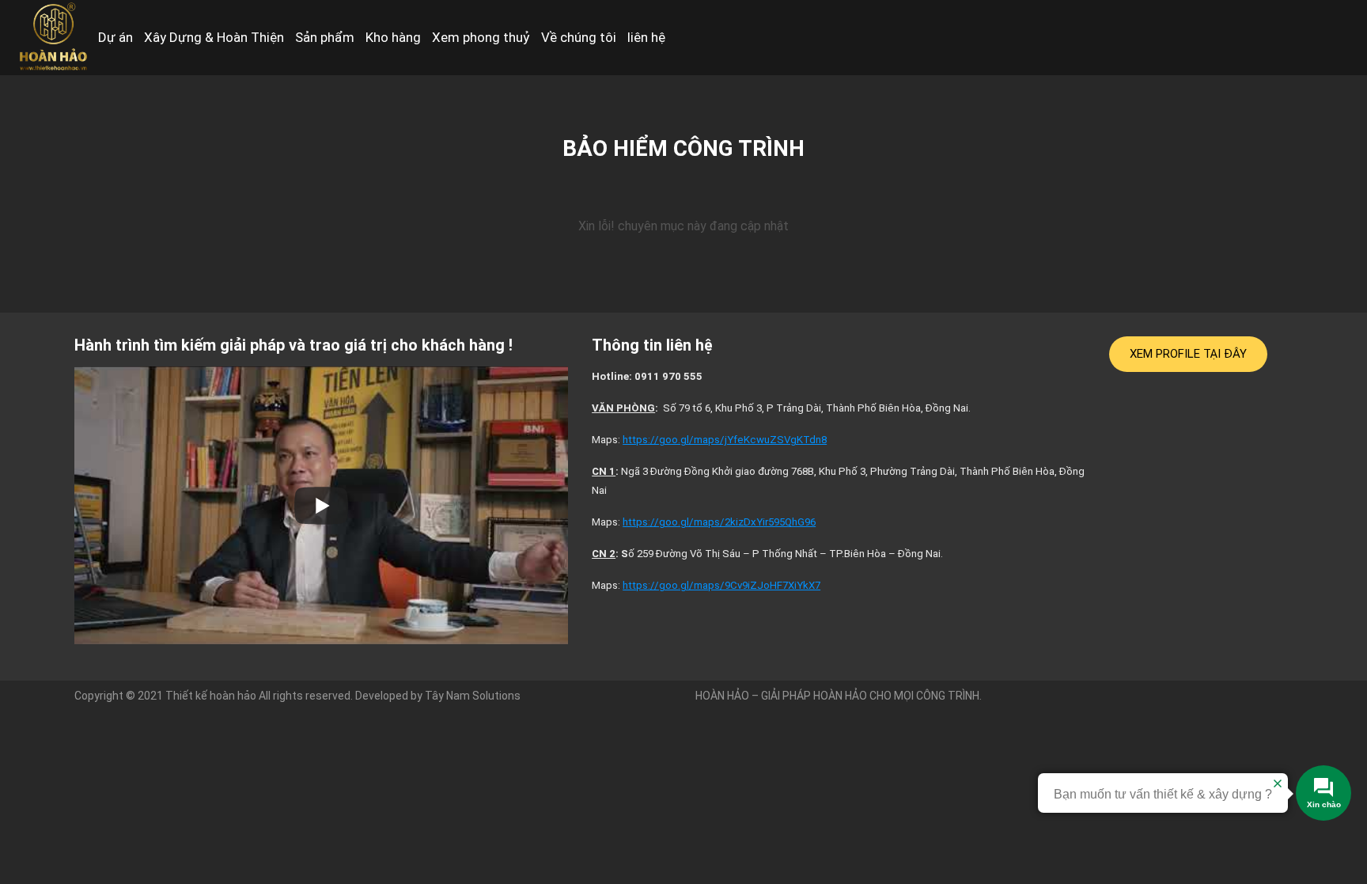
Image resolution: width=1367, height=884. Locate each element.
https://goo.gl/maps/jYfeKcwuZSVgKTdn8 (725, 440)
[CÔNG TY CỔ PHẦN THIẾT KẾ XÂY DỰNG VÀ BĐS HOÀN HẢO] (52, 36)
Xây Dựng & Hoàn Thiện (214, 37)
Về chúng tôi (578, 37)
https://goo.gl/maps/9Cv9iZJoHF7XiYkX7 (721, 585)
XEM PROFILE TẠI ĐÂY (1188, 354)
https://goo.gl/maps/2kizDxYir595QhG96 (719, 522)
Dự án (115, 37)
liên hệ (646, 37)
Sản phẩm (324, 37)
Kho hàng (393, 37)
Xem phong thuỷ (481, 37)
